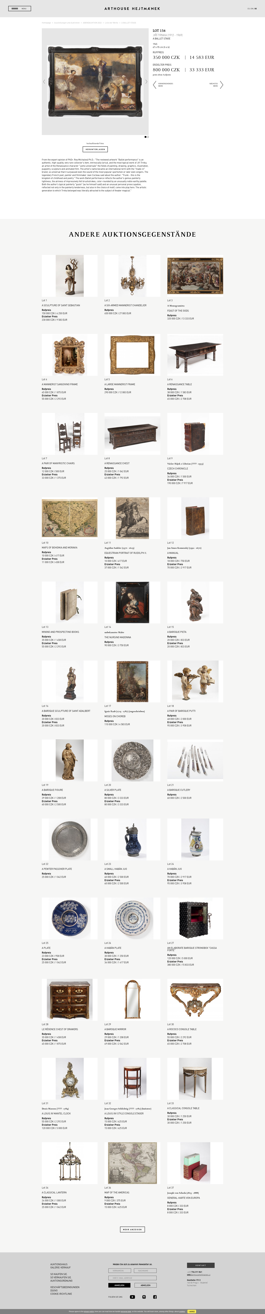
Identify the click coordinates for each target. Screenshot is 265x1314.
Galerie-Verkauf (60, 1267)
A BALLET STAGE (128, 22)
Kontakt (201, 1265)
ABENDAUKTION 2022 (92, 22)
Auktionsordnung (61, 1280)
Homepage (46, 22)
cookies (182, 1311)
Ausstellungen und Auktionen (67, 22)
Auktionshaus (58, 1264)
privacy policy (89, 1311)
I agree (192, 1311)
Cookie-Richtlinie (61, 1293)
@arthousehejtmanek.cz (198, 1274)
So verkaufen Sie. (61, 1277)
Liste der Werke (112, 22)
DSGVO (54, 1290)
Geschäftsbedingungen (64, 1287)
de (256, 8)
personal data (126, 1311)
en (252, 8)
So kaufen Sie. (58, 1274)
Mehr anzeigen (132, 1229)
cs (249, 8)
